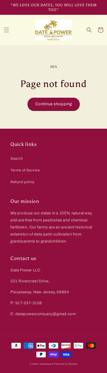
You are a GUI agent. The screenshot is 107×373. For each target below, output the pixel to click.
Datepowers (46, 364)
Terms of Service (25, 170)
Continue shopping (53, 104)
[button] (6, 30)
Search (16, 158)
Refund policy (22, 182)
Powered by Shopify (65, 364)
